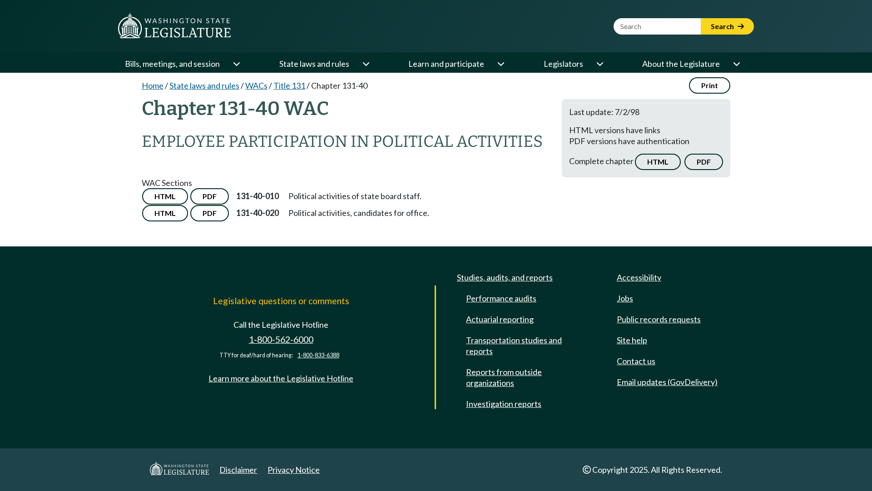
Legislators (563, 64)
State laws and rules (314, 64)
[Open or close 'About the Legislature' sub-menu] (736, 64)
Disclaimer (238, 470)
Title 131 (289, 85)
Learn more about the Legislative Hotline (280, 378)
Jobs (625, 298)
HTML (658, 161)
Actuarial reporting (500, 319)
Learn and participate (446, 64)
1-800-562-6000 (281, 339)
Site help (632, 340)
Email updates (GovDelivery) (667, 382)
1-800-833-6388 (318, 355)
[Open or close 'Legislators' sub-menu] (599, 64)
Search (723, 26)
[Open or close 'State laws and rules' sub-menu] (365, 64)
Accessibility (639, 277)
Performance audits (501, 298)
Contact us (636, 361)
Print (709, 85)
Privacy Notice (294, 470)
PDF (704, 161)
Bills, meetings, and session (172, 64)
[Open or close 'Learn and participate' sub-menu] (500, 64)
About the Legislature (681, 64)
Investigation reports (503, 404)
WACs (256, 85)
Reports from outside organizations (504, 377)
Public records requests (659, 319)
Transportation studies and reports (514, 345)
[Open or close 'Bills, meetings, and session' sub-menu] (236, 64)
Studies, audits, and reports (505, 277)
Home (153, 85)
